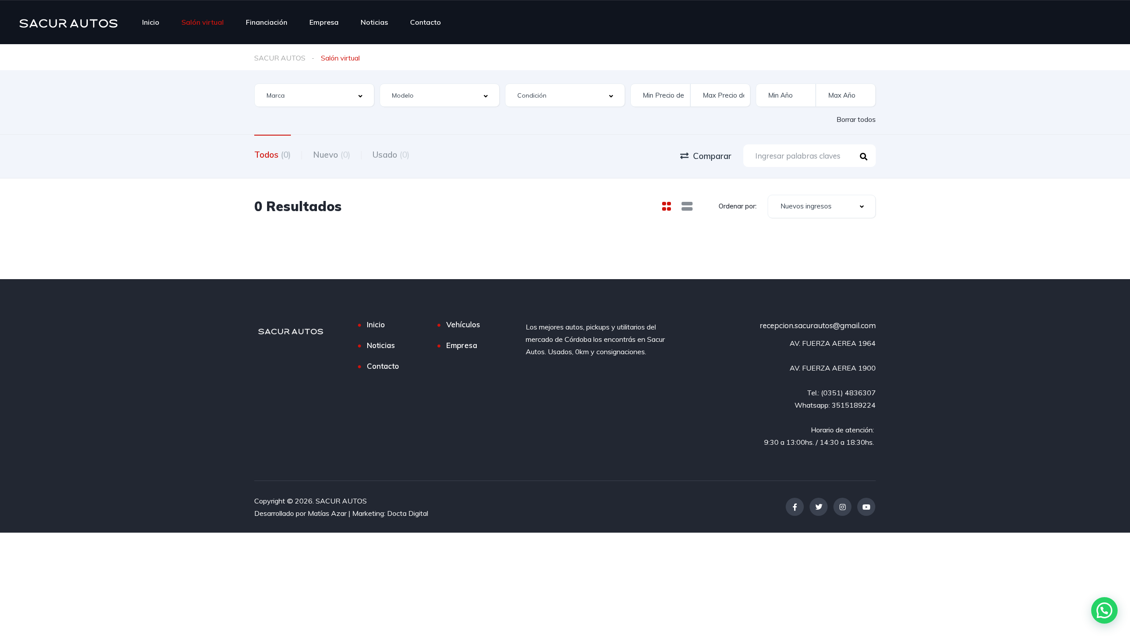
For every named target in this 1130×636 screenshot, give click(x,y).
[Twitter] (819, 507)
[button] (1104, 610)
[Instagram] (842, 507)
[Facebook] (795, 507)
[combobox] (314, 95)
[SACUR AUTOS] (68, 22)
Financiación (266, 22)
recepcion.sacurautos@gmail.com (818, 325)
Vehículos (463, 324)
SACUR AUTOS (279, 57)
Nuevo (331, 154)
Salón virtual (202, 22)
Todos (272, 154)
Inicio (150, 22)
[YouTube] (866, 507)
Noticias (374, 22)
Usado (391, 154)
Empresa (324, 22)
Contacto (425, 22)
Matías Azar (327, 513)
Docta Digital (407, 513)
